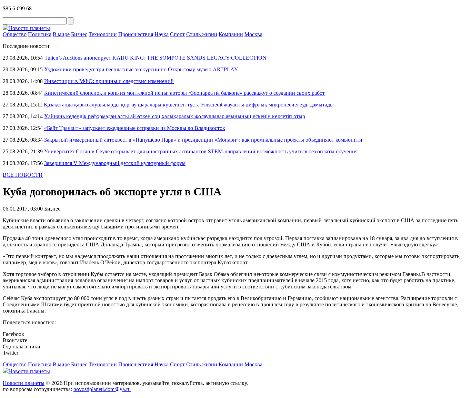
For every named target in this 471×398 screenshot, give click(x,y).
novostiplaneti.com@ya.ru (102, 389)
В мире (61, 34)
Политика (39, 34)
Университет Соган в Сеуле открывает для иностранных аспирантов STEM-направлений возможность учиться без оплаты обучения (201, 151)
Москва (253, 34)
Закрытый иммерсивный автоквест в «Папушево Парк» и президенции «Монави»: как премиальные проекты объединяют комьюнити (203, 140)
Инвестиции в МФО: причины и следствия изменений (109, 81)
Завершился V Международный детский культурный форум (115, 163)
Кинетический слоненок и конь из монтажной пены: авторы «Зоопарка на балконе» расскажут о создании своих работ (184, 93)
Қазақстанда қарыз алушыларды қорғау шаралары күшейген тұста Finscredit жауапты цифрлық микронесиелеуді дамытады (189, 105)
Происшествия (135, 34)
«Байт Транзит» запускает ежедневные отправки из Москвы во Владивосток (134, 128)
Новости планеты (23, 383)
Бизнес (79, 34)
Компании (231, 34)
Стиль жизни (201, 34)
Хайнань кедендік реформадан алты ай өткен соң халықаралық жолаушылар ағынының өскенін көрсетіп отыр (174, 116)
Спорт (177, 34)
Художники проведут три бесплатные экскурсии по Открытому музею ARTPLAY (141, 69)
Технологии (103, 34)
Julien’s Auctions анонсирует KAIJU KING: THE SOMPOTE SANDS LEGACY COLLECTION (155, 58)
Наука (161, 34)
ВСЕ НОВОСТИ (23, 175)
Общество (15, 34)
